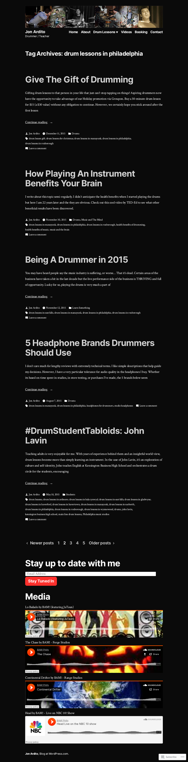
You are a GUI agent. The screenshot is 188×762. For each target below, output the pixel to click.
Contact (156, 32)
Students (70, 494)
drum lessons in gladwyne (137, 499)
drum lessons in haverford (38, 504)
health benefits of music (36, 229)
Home (73, 32)
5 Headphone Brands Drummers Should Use (90, 348)
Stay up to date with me (72, 563)
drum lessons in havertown (66, 504)
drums (117, 509)
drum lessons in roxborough (39, 143)
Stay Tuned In (41, 581)
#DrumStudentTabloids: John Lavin (84, 435)
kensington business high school (41, 514)
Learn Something (81, 308)
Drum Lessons (104, 32)
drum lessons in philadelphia (116, 138)
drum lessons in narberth (121, 504)
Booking (141, 32)
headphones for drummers (100, 405)
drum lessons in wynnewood (98, 509)
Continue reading (36, 122)
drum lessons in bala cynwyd (83, 499)
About (85, 32)
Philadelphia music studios (96, 514)
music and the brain (59, 229)
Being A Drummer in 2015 (76, 259)
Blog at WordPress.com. (54, 753)
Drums (75, 133)
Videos (126, 32)
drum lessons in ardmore (55, 499)
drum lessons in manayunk (87, 138)
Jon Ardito (35, 31)
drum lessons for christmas (59, 138)
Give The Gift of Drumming (79, 79)
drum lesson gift (37, 138)
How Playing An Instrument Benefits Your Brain (80, 178)
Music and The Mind (92, 219)
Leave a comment (37, 148)
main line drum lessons (70, 514)
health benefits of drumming (130, 224)
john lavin (127, 509)
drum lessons (35, 499)
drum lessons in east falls (41, 312)
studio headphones (123, 405)
